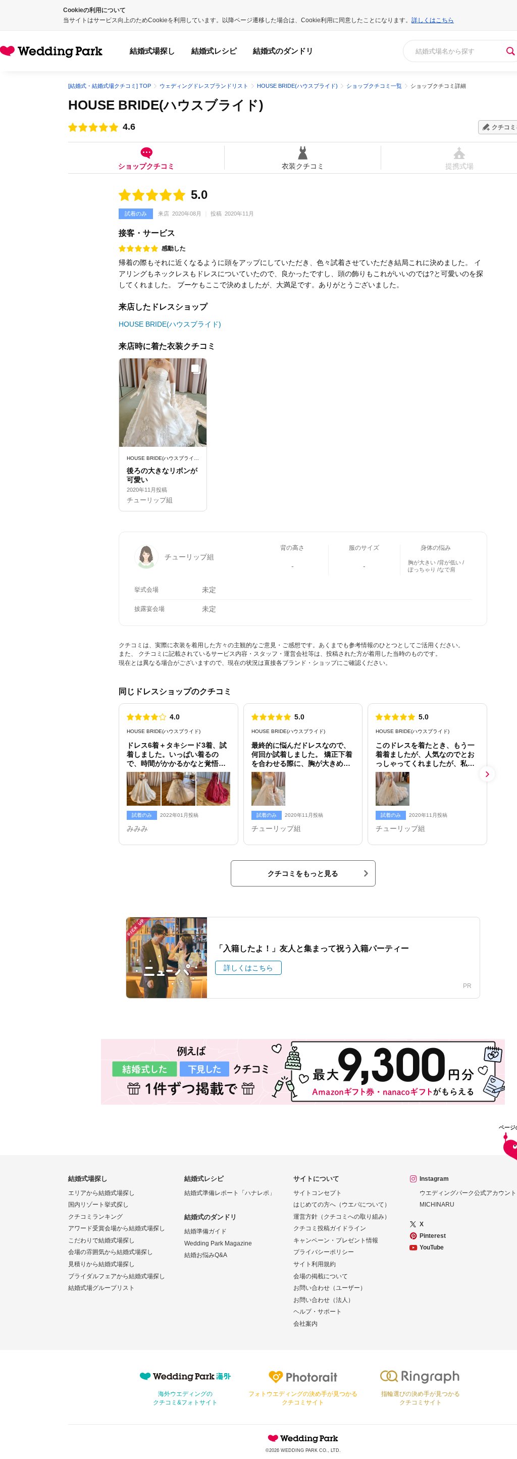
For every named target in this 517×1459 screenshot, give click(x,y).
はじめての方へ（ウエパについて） (341, 1204)
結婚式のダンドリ (283, 50)
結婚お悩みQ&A (205, 1255)
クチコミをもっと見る (303, 873)
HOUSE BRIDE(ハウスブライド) (166, 105)
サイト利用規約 (314, 1264)
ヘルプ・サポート (317, 1311)
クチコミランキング (95, 1216)
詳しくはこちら (432, 20)
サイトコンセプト (317, 1192)
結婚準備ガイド (205, 1231)
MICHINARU (437, 1204)
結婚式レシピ (214, 50)
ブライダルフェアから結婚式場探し (116, 1276)
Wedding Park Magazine (218, 1243)
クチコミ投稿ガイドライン (329, 1228)
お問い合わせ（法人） (323, 1300)
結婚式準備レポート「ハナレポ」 (229, 1192)
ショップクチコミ (146, 166)
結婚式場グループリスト (101, 1287)
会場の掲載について (320, 1276)
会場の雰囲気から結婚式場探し (110, 1252)
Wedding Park (303, 1438)
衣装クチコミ (303, 166)
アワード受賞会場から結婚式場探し (116, 1228)
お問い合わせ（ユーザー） (329, 1287)
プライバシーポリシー (323, 1252)
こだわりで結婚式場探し (101, 1240)
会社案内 (305, 1323)
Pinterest (433, 1235)
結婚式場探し (152, 50)
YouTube (432, 1247)
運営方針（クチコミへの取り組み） (341, 1216)
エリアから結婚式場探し (101, 1192)
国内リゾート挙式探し (98, 1204)
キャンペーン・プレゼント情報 (335, 1240)
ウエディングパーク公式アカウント (468, 1192)
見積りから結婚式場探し (101, 1264)
